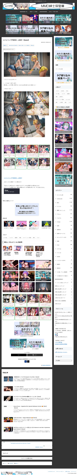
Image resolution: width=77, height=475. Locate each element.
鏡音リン (29, 45)
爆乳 (34, 237)
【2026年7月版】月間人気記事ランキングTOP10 (7, 254)
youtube (62, 90)
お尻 (20, 45)
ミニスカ (24, 45)
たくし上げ (68, 99)
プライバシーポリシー (60, 471)
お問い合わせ (67, 471)
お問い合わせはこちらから (61, 352)
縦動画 (16, 237)
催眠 (20, 237)
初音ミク (6, 45)
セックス (11, 237)
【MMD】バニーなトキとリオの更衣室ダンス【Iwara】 (39, 254)
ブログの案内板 (58, 342)
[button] (49, 225)
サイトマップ (73, 471)
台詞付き (61, 96)
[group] (9, 226)
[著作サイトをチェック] (26, 361)
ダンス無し (5, 237)
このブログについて (51, 471)
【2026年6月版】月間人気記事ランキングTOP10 (29, 254)
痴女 (65, 102)
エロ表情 (61, 102)
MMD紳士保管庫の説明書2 (61, 344)
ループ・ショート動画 (27, 237)
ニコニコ (57, 90)
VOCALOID (12, 45)
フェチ (38, 237)
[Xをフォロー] (28, 361)
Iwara (33, 45)
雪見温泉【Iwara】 (16, 253)
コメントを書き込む (27, 458)
